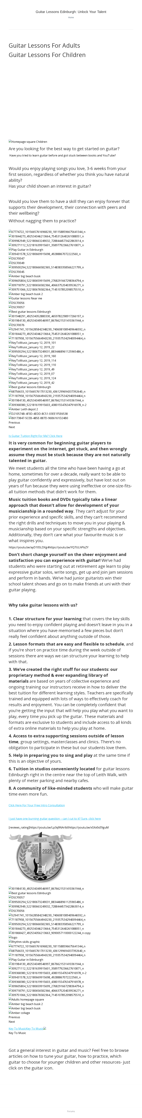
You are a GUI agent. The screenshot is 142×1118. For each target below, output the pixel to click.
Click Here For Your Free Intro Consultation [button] (37, 805)
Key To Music (17, 1029)
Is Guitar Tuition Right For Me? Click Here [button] (35, 436)
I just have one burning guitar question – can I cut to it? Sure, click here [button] (55, 819)
